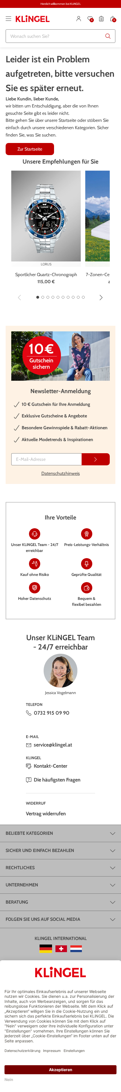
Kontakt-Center (50, 766)
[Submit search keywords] (108, 36)
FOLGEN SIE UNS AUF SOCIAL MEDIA (43, 919)
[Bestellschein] (101, 18)
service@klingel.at (53, 745)
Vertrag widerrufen (46, 814)
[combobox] (60, 36)
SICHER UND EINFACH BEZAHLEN (40, 850)
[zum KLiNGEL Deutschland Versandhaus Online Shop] (45, 949)
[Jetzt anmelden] (96, 459)
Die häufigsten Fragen (57, 780)
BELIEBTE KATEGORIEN (29, 833)
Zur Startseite (29, 149)
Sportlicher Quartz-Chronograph (46, 274)
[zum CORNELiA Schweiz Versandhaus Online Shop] (61, 948)
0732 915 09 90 (52, 713)
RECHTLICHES (20, 867)
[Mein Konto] (79, 18)
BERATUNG (17, 902)
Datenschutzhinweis (60, 473)
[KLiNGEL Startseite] (33, 18)
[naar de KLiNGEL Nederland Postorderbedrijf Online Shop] (76, 948)
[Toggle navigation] (8, 18)
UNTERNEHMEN (22, 885)
